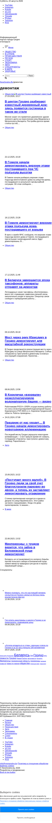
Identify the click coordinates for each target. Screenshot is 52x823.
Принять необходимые (26, 818)
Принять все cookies (26, 809)
